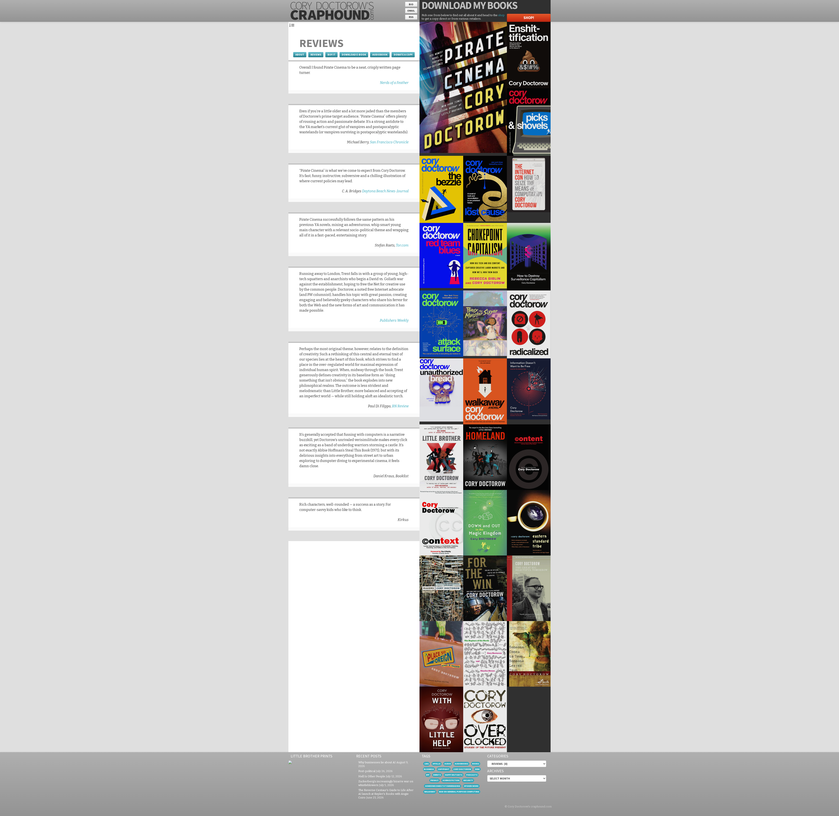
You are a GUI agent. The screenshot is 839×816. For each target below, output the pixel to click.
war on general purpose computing (459, 791)
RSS (411, 17)
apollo (436, 763)
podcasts (471, 774)
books (475, 763)
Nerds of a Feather (394, 83)
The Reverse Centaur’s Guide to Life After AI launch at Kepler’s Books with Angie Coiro (385, 793)
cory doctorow (462, 769)
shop (501, 15)
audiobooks (461, 763)
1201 (426, 763)
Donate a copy (403, 54)
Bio (411, 4)
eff (427, 774)
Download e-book (354, 54)
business (429, 769)
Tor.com (402, 245)
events (437, 774)
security (468, 780)
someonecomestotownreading (442, 786)
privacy (434, 780)
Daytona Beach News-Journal (385, 191)
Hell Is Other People (371, 776)
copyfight (443, 769)
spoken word (471, 786)
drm (477, 769)
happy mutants (453, 774)
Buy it (331, 54)
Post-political (366, 771)
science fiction (450, 780)
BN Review (400, 406)
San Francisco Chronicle (389, 142)
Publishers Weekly (394, 320)
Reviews (315, 54)
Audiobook (379, 54)
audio (447, 763)
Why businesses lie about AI (377, 762)
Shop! (529, 17)
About (299, 54)
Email (411, 10)
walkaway (429, 791)
